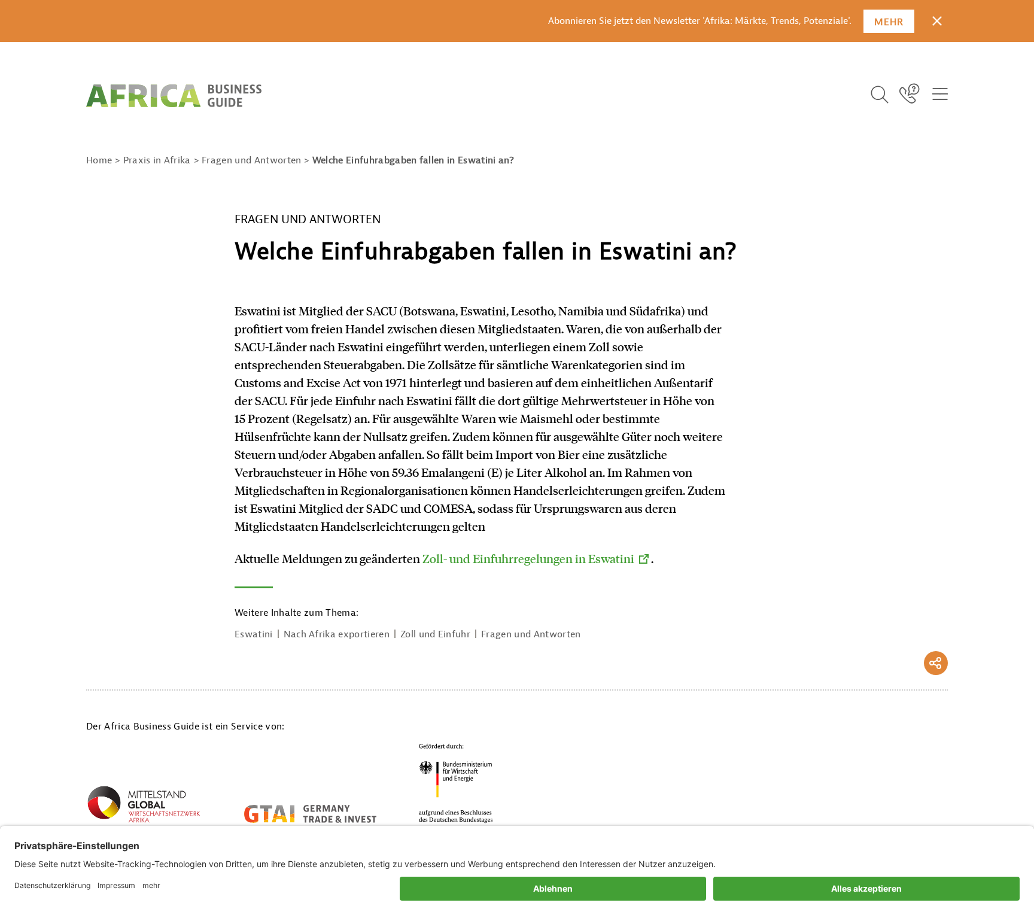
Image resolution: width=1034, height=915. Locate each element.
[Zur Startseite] (173, 95)
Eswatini (254, 634)
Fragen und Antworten (530, 634)
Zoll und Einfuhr (435, 634)
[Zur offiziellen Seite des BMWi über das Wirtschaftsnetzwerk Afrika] (143, 806)
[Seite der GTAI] (310, 814)
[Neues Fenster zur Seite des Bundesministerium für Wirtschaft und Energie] (456, 783)
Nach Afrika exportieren (337, 634)
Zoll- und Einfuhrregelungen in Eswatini (528, 558)
